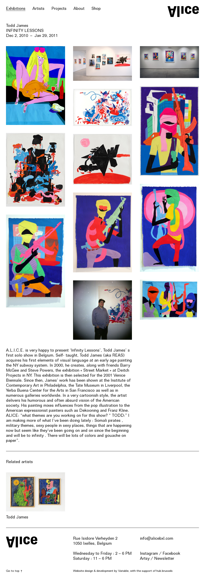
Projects (58, 8)
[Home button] (183, 11)
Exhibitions (15, 8)
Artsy (145, 558)
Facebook (171, 553)
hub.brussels (164, 571)
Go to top (12, 571)
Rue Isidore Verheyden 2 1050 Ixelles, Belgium (95, 541)
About (78, 8)
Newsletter (164, 558)
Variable (123, 571)
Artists (38, 8)
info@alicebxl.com (156, 538)
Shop (96, 8)
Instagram (149, 553)
